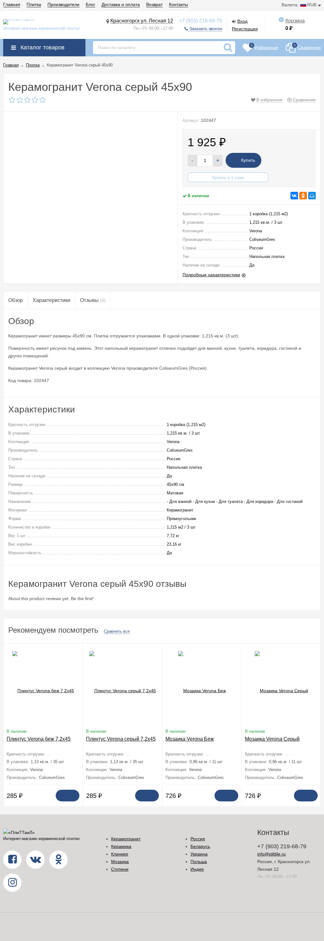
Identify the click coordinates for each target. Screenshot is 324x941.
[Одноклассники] (303, 195)
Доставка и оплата (121, 4)
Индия (197, 869)
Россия (197, 838)
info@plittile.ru (271, 853)
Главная (11, 4)
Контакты (178, 4)
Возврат (154, 4)
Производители (63, 4)
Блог (90, 4)
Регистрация (245, 28)
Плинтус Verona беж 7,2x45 (39, 739)
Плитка (34, 4)
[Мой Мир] (312, 195)
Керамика (121, 846)
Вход (242, 21)
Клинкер (119, 853)
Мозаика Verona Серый (272, 739)
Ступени (119, 869)
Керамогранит (125, 838)
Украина (199, 853)
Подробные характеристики (211, 274)
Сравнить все (117, 631)
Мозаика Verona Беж (189, 739)
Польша (198, 861)
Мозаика (120, 861)
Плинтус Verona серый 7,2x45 (121, 739)
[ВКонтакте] (294, 195)
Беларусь (200, 846)
